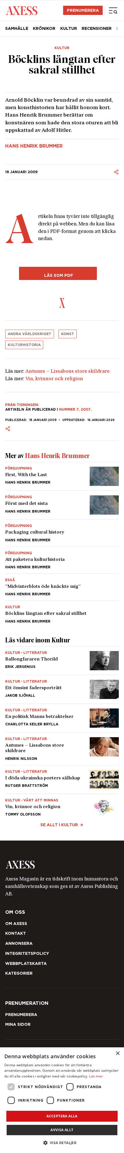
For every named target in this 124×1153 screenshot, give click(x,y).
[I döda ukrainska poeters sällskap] (62, 779)
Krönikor (44, 28)
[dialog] (62, 1100)
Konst (67, 334)
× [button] (117, 1053)
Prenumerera (83, 10)
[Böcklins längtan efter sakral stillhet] (62, 612)
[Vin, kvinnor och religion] (62, 806)
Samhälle (16, 28)
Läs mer (96, 1076)
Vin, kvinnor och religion (54, 378)
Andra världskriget (29, 334)
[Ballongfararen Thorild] (62, 660)
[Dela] (116, 172)
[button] (62, 1142)
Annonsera (19, 943)
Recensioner (97, 28)
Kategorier (19, 973)
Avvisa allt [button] (61, 1129)
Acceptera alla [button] (62, 1116)
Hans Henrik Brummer (34, 146)
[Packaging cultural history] (62, 532)
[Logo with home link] (62, 864)
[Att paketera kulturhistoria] (62, 560)
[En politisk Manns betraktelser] (62, 718)
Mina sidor (18, 1024)
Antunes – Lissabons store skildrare (67, 371)
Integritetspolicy (27, 953)
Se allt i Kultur (59, 824)
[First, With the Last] (62, 476)
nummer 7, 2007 (75, 409)
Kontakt (15, 933)
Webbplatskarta (26, 963)
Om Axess (16, 923)
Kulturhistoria (24, 345)
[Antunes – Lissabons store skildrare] (62, 749)
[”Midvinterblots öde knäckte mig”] (62, 587)
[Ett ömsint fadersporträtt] (62, 689)
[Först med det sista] (62, 505)
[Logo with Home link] (21, 10)
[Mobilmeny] (113, 10)
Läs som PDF (58, 275)
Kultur (68, 28)
